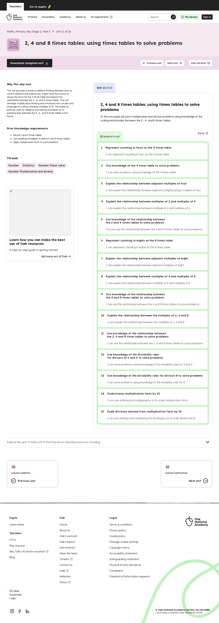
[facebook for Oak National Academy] (19, 611)
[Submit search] (173, 17)
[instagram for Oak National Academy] (12, 611)
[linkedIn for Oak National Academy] (27, 611)
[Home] (14, 16)
